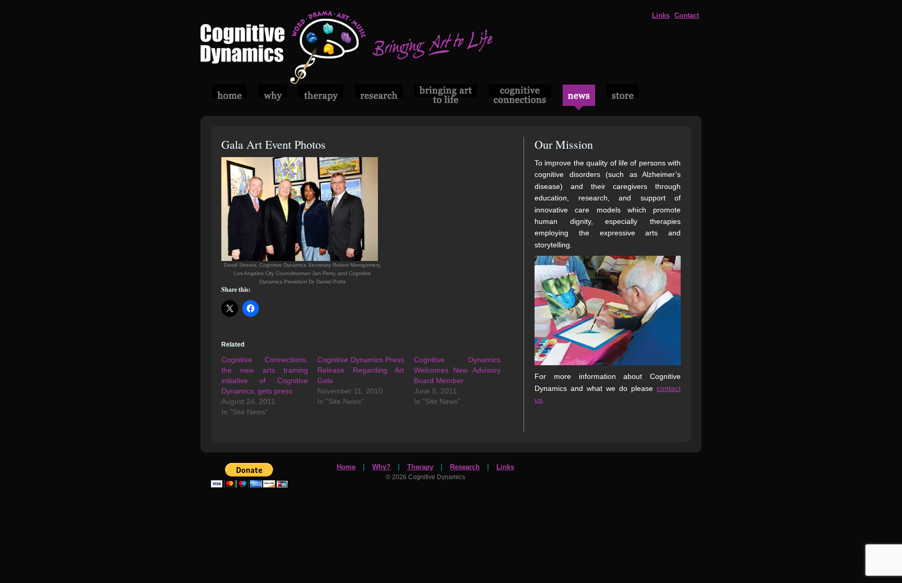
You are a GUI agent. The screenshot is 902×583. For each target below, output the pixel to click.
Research (465, 467)
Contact (686, 15)
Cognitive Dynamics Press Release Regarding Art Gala (360, 370)
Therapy (420, 467)
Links (661, 15)
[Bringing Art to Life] (346, 81)
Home (346, 467)
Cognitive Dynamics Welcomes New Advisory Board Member (457, 370)
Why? (381, 467)
